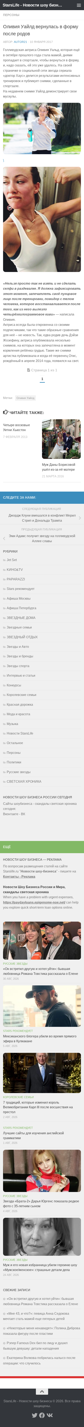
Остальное (15, 743)
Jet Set (12, 560)
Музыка (12, 724)
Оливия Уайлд (25, 398)
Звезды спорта (18, 666)
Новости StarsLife (20, 733)
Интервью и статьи (21, 675)
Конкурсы (14, 685)
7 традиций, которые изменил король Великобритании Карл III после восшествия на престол (38, 1107)
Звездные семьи (19, 627)
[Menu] (79, 5)
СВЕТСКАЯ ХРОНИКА (24, 781)
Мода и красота (18, 714)
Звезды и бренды (20, 656)
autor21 (20, 41)
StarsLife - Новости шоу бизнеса (33, 5)
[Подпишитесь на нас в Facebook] (42, 1415)
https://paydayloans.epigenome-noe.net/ (34, 902)
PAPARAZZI (16, 579)
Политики (14, 762)
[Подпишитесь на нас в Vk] (49, 1415)
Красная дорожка (20, 704)
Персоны (11, 15)
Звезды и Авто (18, 646)
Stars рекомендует (20, 589)
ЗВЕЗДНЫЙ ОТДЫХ (22, 637)
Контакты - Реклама (19, 876)
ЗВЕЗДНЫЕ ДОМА (21, 618)
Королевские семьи (21, 695)
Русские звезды (19, 772)
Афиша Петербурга (21, 608)
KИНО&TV (15, 569)
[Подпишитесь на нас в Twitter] (35, 1415)
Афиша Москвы (19, 598)
